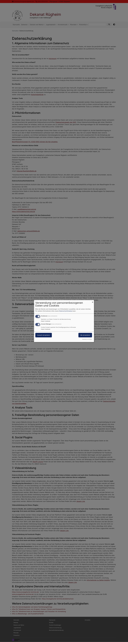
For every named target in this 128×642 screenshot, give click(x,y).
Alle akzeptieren (85, 335)
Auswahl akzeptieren (43, 335)
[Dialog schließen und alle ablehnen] (92, 301)
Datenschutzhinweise (65, 311)
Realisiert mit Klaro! (87, 339)
